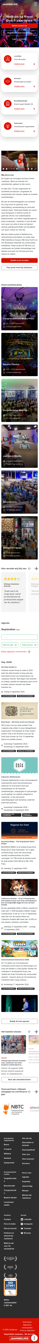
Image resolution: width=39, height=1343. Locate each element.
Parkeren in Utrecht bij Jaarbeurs (9, 1236)
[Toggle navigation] (36, 4)
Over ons (26, 1154)
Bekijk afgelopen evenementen (14, 652)
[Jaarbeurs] (19, 1338)
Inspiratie (26, 1181)
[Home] (10, 4)
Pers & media (9, 1224)
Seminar (7, 1158)
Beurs (6, 1144)
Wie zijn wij (27, 1138)
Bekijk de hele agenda (19, 1021)
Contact (7, 1219)
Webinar (7, 1154)
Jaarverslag (27, 1186)
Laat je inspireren (19, 39)
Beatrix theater (10, 1198)
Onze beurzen (28, 1159)
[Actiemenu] (34, 1338)
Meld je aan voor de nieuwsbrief (9, 1246)
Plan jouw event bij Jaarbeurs (19, 267)
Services (26, 1163)
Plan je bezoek (10, 1228)
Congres (7, 1149)
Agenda (25, 1177)
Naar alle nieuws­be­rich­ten (19, 1079)
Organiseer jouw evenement (19, 33)
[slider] (8, 169)
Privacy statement (27, 1330)
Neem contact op (19, 26)
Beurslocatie (9, 1186)
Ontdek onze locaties (19, 260)
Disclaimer (27, 1322)
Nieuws (25, 1191)
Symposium (9, 1163)
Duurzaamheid (28, 1150)
